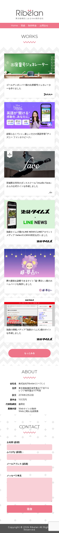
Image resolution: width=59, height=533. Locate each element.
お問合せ (44, 25)
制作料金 (32, 25)
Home (14, 25)
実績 (23, 25)
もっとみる (29, 353)
